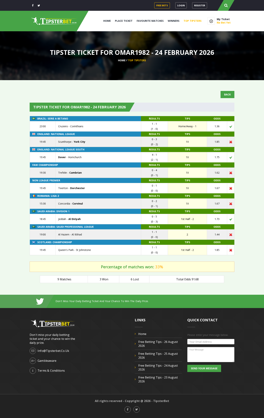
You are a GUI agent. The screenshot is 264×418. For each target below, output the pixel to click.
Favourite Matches (150, 20)
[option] (144, 301)
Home (107, 20)
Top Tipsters (193, 20)
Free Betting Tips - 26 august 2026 (158, 344)
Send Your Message (204, 368)
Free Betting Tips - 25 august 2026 (158, 356)
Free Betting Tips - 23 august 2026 (158, 379)
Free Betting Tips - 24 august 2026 (158, 367)
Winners (173, 20)
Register (199, 5)
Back (227, 94)
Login (181, 5)
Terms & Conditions (51, 371)
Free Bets (162, 5)
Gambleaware (47, 361)
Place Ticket (124, 20)
